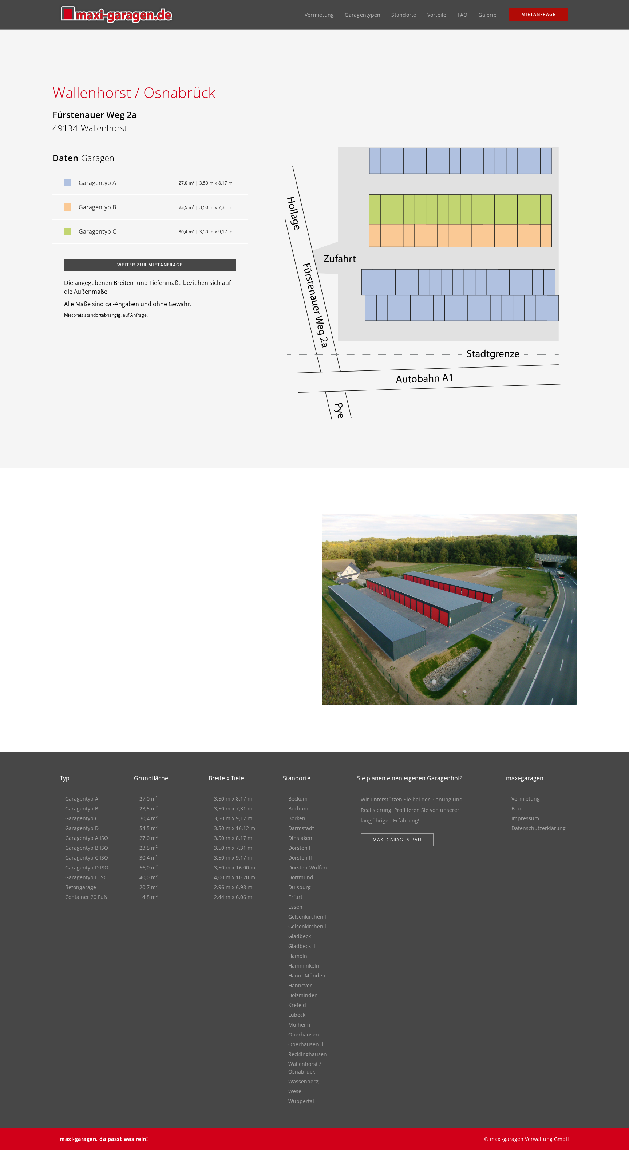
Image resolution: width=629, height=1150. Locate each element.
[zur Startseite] (116, 14)
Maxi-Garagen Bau (397, 840)
